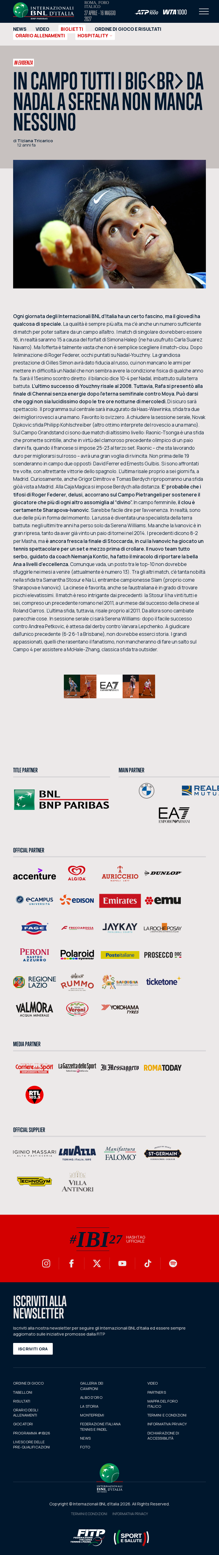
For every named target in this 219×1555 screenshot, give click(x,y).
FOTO (85, 1447)
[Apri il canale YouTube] (122, 1263)
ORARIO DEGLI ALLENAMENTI (25, 1412)
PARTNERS (156, 1392)
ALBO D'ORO (91, 1397)
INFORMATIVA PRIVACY (167, 1423)
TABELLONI (22, 1392)
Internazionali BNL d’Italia (43, 10)
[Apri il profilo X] (97, 1263)
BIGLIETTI (72, 29)
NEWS (20, 29)
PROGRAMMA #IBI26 (31, 1433)
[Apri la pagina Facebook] (71, 1263)
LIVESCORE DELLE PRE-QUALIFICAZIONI (31, 1444)
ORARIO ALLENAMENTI (40, 35)
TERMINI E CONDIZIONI (167, 1415)
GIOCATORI (23, 1423)
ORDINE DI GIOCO (28, 1383)
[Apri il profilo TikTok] (147, 1263)
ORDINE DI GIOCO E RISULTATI (128, 29)
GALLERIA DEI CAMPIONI (91, 1386)
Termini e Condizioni (89, 1513)
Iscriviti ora (33, 1349)
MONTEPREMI (92, 1415)
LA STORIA (89, 1406)
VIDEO (42, 29)
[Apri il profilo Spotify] (173, 1263)
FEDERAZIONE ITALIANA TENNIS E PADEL (100, 1426)
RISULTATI (21, 1401)
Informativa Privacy (130, 1513)
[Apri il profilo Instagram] (46, 1263)
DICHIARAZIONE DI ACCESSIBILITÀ (163, 1435)
